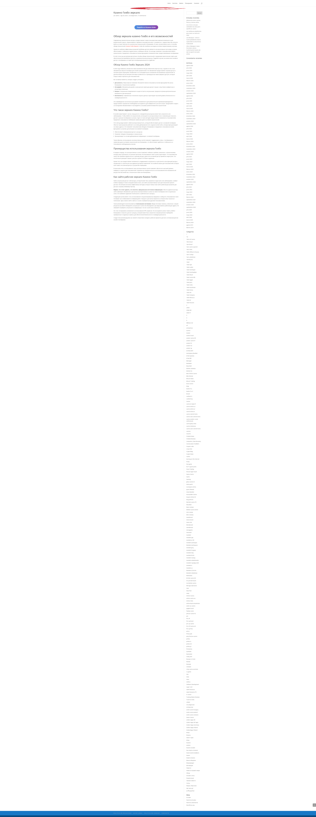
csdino (188, 456)
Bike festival (189, 376)
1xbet (187, 262)
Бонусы (188, 735)
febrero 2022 (189, 197)
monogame (189, 530)
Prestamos (189, 649)
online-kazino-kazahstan (193, 603)
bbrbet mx (189, 371)
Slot (187, 674)
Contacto (196, 3)
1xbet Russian (190, 302)
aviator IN (189, 343)
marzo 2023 (189, 166)
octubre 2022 (190, 179)
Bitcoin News (190, 378)
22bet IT (188, 313)
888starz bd (189, 323)
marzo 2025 (189, 108)
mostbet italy (190, 553)
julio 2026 (189, 68)
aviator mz (189, 345)
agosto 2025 (189, 96)
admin (117, 15)
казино (188, 745)
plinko (188, 639)
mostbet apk (189, 537)
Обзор (188, 773)
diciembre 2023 (190, 146)
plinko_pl (188, 646)
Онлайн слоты (190, 775)
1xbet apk (189, 264)
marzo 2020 (189, 220)
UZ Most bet (189, 707)
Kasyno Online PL (191, 497)
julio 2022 (189, 187)
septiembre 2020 (191, 207)
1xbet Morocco (190, 297)
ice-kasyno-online (191, 487)
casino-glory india (191, 423)
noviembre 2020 (190, 202)
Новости (188, 768)
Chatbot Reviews (191, 439)
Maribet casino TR (191, 502)
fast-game (189, 464)
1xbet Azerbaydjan (191, 272)
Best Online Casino (191, 373)
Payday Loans (190, 611)
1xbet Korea (189, 290)
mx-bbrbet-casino (191, 583)
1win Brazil (189, 244)
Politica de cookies (152, 813)
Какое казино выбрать (192, 753)
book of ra (189, 389)
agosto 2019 (189, 225)
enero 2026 (189, 83)
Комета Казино (190, 758)
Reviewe (188, 664)
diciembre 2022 (190, 174)
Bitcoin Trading (190, 381)
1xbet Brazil (189, 275)
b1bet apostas (190, 356)
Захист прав (189, 737)
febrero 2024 (189, 141)
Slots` (188, 679)
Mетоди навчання (191, 585)
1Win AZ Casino (190, 239)
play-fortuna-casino (191, 636)
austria (188, 330)
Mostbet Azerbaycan (192, 545)
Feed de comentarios (192, 802)
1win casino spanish (192, 247)
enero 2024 (189, 144)
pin (187, 616)
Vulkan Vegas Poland (192, 727)
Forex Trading (190, 469)
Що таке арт (189, 788)
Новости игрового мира (193, 770)
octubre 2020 (190, 204)
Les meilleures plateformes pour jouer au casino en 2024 (193, 33)
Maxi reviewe (190, 507)
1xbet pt (188, 300)
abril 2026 (189, 75)
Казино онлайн (190, 748)
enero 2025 (189, 113)
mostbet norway (190, 558)
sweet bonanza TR (191, 692)
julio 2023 (189, 156)
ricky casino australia (192, 669)
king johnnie (189, 499)
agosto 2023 (189, 154)
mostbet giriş (190, 547)
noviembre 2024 (190, 118)
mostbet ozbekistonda (192, 560)
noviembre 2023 (190, 149)
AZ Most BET (189, 351)
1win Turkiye (189, 254)
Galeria (181, 3)
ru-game (188, 672)
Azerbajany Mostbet (191, 353)
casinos (188, 431)
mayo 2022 (189, 192)
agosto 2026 (189, 65)
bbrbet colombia (191, 368)
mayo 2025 (189, 103)
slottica (188, 682)
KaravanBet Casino (191, 494)
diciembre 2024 (190, 116)
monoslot (188, 532)
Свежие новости (191, 780)
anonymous (189, 328)
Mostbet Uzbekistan (191, 573)
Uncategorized (133, 15)
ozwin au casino (190, 606)
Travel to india (190, 699)
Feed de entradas (191, 800)
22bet (188, 307)
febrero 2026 (189, 80)
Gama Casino (190, 474)
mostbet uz (189, 568)
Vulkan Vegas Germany (192, 725)
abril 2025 (189, 106)
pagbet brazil (190, 608)
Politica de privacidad (123, 813)
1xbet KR (188, 292)
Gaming (188, 479)
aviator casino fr (190, 340)
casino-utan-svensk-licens (193, 428)
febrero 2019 (189, 227)
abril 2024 (189, 136)
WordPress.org (190, 805)
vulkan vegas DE (190, 720)
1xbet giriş (189, 282)
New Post (188, 591)
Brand (188, 394)
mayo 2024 (189, 134)
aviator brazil (190, 335)
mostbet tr (189, 565)
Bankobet (189, 363)
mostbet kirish (190, 555)
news (187, 593)
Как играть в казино (192, 750)
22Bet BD (188, 310)
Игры (187, 740)
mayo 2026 (189, 73)
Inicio (169, 3)
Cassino (188, 433)
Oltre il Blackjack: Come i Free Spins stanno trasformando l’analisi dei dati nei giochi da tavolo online (193, 50)
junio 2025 (189, 101)
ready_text (189, 656)
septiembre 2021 (191, 199)
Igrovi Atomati (190, 489)
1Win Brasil (189, 242)
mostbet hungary (191, 550)
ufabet (188, 702)
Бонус (188, 732)
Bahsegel (188, 361)
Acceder (188, 797)
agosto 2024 (189, 126)
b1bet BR (188, 358)
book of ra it (189, 391)
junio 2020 (189, 212)
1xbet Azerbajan (190, 270)
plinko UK (189, 644)
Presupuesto (188, 3)
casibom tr (189, 396)
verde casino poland (192, 712)
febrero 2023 (189, 169)
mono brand (189, 520)
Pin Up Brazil (189, 621)
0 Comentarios (142, 15)
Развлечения (190, 778)
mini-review (189, 512)
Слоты (188, 783)
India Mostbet (190, 492)
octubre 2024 (190, 121)
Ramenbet (189, 654)
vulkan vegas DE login (192, 722)
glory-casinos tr (190, 482)
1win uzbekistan (190, 257)
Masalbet (188, 504)
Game (188, 477)
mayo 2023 (189, 161)
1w (187, 237)
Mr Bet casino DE (191, 578)
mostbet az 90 (190, 540)
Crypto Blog (189, 451)
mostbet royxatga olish (192, 563)
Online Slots (189, 601)
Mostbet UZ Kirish (191, 570)
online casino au (190, 598)
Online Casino (190, 596)
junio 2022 (189, 189)
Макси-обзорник (191, 760)
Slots (187, 677)
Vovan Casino (190, 717)
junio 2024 (189, 131)
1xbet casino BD (190, 277)
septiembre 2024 (191, 123)
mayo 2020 (189, 215)
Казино (188, 742)
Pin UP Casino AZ (191, 626)
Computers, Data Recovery (193, 441)
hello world (189, 484)
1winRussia (189, 259)
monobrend (189, 527)
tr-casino (188, 694)
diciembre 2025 (190, 86)
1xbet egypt (189, 280)
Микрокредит (190, 763)
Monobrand (189, 525)
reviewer (188, 667)
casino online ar (190, 409)
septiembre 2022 (191, 182)
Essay (187, 461)
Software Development (192, 684)
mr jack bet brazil (191, 580)
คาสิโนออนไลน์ (190, 791)
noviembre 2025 (190, 88)
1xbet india (189, 285)
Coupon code (190, 446)
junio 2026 (189, 70)
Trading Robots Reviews (193, 697)
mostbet (188, 535)
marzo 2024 (189, 139)
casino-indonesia (191, 426)
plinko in (188, 641)
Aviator (188, 333)
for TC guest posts (191, 466)
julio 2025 (189, 98)
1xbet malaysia (190, 295)
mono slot (189, 522)
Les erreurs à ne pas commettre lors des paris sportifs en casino (193, 27)
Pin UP (188, 618)
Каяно (188, 755)
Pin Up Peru (189, 629)
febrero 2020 (189, 222)
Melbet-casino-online (192, 509)
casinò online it (190, 411)
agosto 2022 (189, 184)
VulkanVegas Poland (191, 730)
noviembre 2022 (190, 177)
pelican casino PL (191, 613)
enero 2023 (189, 172)
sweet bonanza (190, 689)
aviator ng (189, 348)
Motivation (189, 575)
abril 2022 (189, 194)
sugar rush (189, 687)
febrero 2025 (189, 111)
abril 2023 (189, 164)
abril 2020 (189, 217)
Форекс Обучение (191, 785)
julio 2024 (189, 129)
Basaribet (189, 366)
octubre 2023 (190, 151)
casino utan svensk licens (193, 416)
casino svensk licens (192, 414)
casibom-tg (189, 399)
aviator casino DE (191, 338)
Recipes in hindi (190, 659)
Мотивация (189, 765)
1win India (189, 249)
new (187, 588)
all (187, 325)
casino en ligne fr (191, 404)
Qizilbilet (188, 651)
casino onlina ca (190, 406)
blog (187, 386)
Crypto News (189, 454)
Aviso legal (137, 813)
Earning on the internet (192, 459)
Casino (188, 401)
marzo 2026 (189, 78)
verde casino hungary (192, 710)
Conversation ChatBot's (192, 444)
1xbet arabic (189, 267)
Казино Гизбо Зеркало (132, 46)
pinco (187, 631)
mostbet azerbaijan (191, 542)
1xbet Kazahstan (191, 287)
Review (188, 661)
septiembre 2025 (191, 93)
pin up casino (190, 623)
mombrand (189, 517)
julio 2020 (189, 210)
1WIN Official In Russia (192, 252)
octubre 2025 (190, 91)
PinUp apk (189, 634)
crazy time (189, 449)
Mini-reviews (189, 515)
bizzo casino (189, 383)
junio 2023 (189, 159)
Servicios (174, 3)
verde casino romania (192, 715)
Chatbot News (190, 436)
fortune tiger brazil (191, 471)
